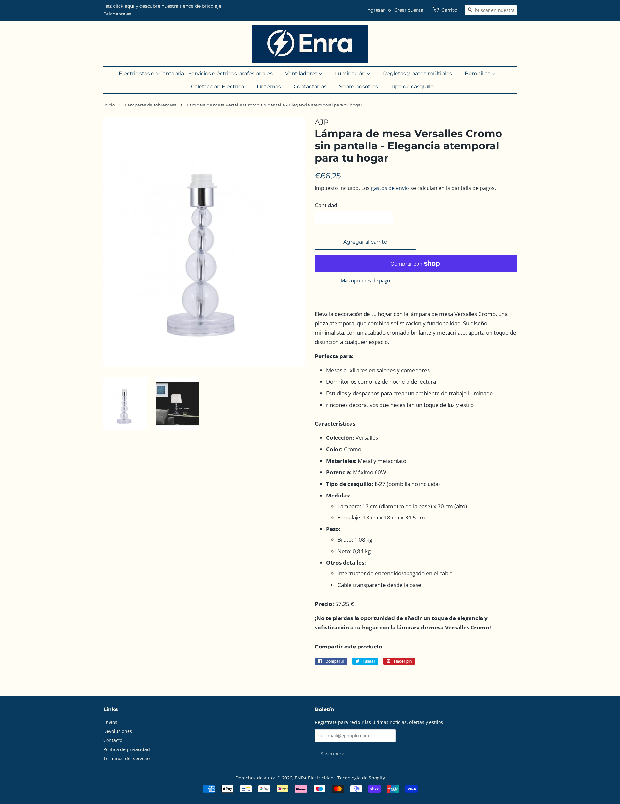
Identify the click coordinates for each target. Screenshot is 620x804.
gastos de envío (390, 188)
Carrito (449, 10)
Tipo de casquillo (412, 87)
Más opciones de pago (365, 280)
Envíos (110, 722)
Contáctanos (310, 87)
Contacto (112, 740)
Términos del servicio (126, 758)
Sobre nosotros (358, 87)
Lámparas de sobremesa (151, 105)
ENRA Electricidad (315, 778)
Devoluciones (117, 731)
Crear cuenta (408, 10)
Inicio (109, 105)
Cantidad (326, 205)
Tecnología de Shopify (361, 778)
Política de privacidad (126, 749)
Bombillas (478, 73)
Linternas (269, 87)
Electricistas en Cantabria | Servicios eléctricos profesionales (196, 73)
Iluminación (351, 73)
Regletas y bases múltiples (417, 73)
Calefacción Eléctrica (217, 87)
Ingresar (375, 10)
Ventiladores (302, 73)
